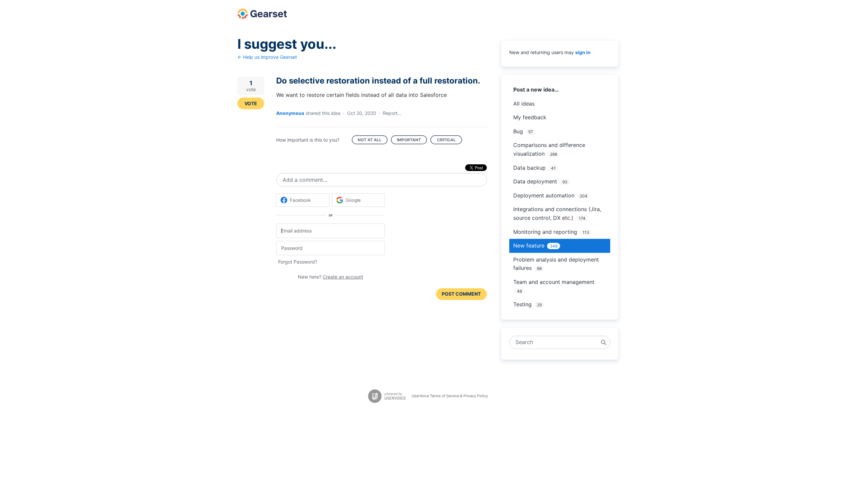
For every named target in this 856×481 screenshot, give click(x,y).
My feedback (529, 117)
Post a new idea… (536, 89)
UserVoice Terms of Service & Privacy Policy (450, 395)
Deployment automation (543, 195)
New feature (528, 245)
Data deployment (535, 181)
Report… (392, 113)
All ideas (524, 103)
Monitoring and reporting (545, 231)
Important (412, 140)
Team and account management (554, 282)
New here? (330, 277)
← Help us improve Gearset (267, 57)
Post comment (461, 294)
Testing (522, 304)
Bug (518, 131)
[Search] (603, 342)
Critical (449, 140)
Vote (250, 103)
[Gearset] (262, 13)
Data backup (529, 167)
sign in (583, 52)
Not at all (373, 140)
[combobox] (556, 342)
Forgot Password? (297, 262)
